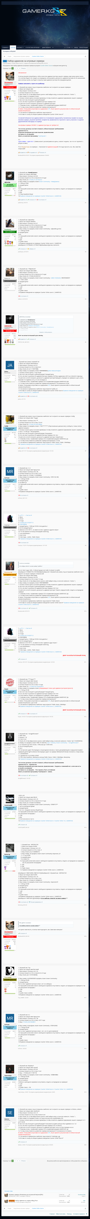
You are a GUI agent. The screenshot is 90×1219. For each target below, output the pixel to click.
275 (15, 532)
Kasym (19, 716)
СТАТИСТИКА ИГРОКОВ (32, 47)
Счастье (6, 525)
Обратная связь (60, 1214)
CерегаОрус (21, 1092)
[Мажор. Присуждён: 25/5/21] (12, 243)
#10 (85, 611)
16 (15, 193)
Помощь (69, 1214)
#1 (85, 155)
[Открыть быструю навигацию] (85, 56)
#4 (85, 299)
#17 (85, 997)
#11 (85, 662)
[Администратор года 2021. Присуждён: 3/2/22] (5, 98)
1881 (84, 1200)
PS (49, 109)
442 (15, 236)
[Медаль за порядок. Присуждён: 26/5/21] (5, 341)
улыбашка (20, 251)
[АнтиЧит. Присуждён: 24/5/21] (7, 98)
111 (15, 95)
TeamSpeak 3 (42, 136)
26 (15, 437)
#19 (85, 1092)
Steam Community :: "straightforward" (67, 743)
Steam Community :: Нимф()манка (49, 181)
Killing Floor (28, 1202)
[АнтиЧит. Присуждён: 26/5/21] (8, 341)
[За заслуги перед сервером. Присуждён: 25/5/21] (10, 98)
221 (15, 434)
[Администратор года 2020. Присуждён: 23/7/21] (8, 243)
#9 (85, 545)
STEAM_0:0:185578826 (35, 424)
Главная (5, 47)
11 (15, 285)
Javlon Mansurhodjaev (54, 371)
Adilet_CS (7, 278)
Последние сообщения (9, 51)
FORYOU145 (21, 342)
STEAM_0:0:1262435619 (36, 686)
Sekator (20, 1145)
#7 (85, 451)
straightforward (22, 778)
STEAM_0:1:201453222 (35, 180)
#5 (85, 342)
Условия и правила (79, 1214)
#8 (85, 498)
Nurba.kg (20, 905)
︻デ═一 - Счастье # (26, 515)
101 (15, 190)
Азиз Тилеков (51, 743)
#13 (85, 778)
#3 (85, 251)
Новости (28, 1196)
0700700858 (23, 524)
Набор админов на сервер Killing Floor (26, 1200)
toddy (19, 451)
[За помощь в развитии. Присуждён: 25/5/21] (5, 243)
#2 (85, 202)
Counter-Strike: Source (17, 63)
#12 (85, 716)
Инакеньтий (21, 611)
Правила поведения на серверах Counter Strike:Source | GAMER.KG (40, 196)
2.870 (14, 92)
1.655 (14, 335)
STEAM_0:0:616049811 (29, 1022)
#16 (85, 936)
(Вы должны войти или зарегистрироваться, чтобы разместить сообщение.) (67, 1161)
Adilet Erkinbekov (56, 278)
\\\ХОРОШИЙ (21, 827)
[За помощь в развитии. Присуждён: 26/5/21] (10, 341)
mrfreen (20, 498)
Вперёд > (23, 68)
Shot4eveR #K (39, 63)
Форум (13, 47)
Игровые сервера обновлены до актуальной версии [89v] (26, 1194)
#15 (85, 905)
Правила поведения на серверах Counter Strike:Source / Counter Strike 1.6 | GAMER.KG (46, 821)
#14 (85, 827)
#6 (85, 399)
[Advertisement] (45, 31)
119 (15, 338)
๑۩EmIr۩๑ (20, 202)
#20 (85, 1145)
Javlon (19, 399)
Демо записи (46, 47)
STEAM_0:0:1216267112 (26, 522)
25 (15, 697)
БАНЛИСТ (20, 47)
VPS (49, 385)
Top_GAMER (21, 997)
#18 (85, 1048)
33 (15, 862)
